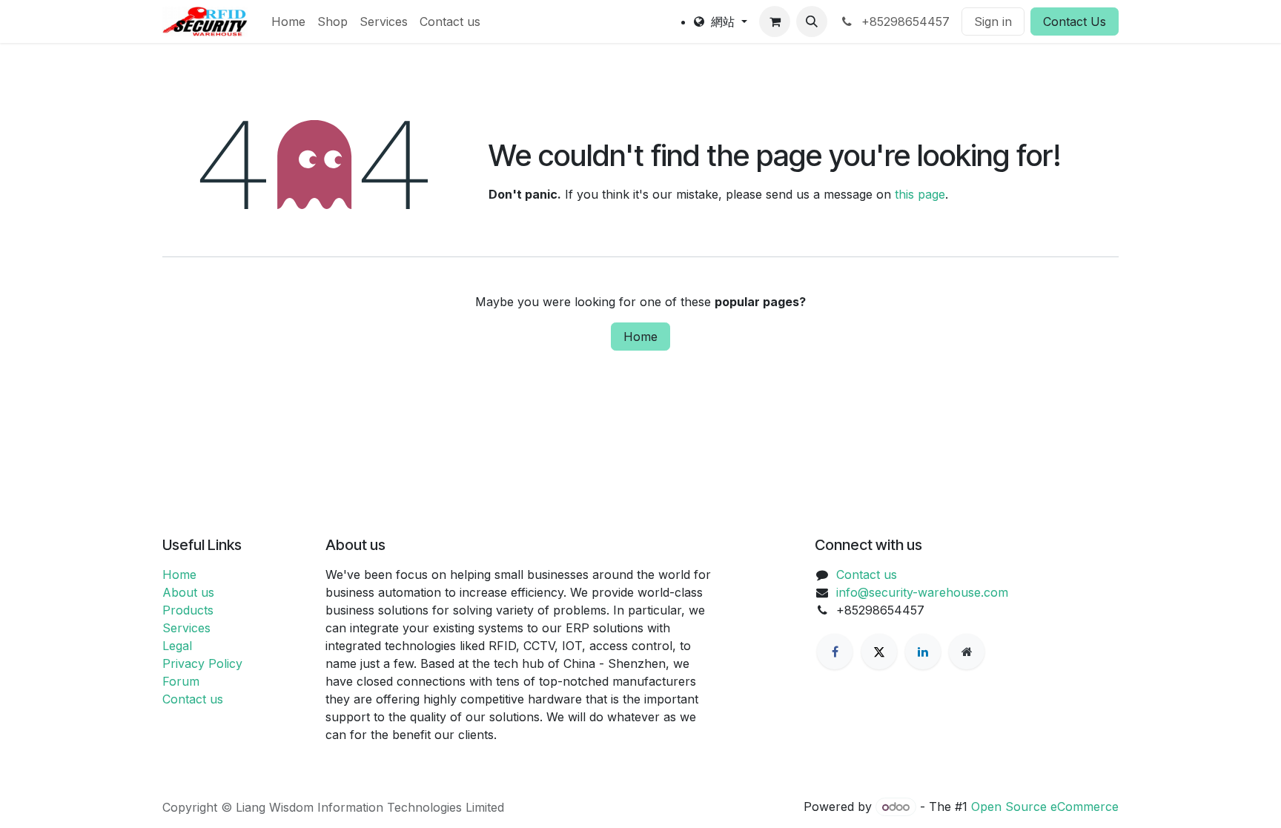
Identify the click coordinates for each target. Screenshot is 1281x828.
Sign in (993, 21)
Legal (177, 645)
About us (188, 592)
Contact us (192, 699)
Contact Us (1074, 21)
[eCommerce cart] (774, 21)
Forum (180, 681)
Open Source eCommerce (1045, 806)
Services (186, 627)
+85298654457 (904, 21)
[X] (879, 651)
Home (640, 336)
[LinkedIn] (923, 651)
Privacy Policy (202, 663)
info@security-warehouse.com (922, 592)
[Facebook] (835, 651)
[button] (811, 21)
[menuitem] (288, 21)
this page (920, 194)
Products (188, 610)
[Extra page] (966, 651)
